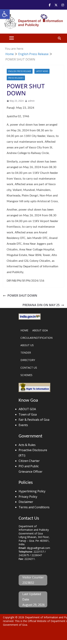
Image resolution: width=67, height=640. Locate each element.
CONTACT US (28, 367)
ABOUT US (27, 345)
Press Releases (15, 78)
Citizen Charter (29, 461)
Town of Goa (28, 414)
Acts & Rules (27, 445)
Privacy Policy (28, 497)
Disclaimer (26, 502)
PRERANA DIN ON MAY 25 (41, 305)
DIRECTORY (27, 360)
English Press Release (19, 71)
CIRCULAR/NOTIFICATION (36, 337)
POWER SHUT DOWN (22, 295)
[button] (5, 14)
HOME (24, 330)
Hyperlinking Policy (32, 491)
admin (31, 100)
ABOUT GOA (40, 330)
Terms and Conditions (34, 507)
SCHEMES (26, 375)
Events (23, 425)
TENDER (25, 352)
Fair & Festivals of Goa (34, 420)
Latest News (42, 71)
